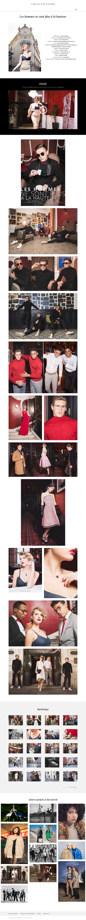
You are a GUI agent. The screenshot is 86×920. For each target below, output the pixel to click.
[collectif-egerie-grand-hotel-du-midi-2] (34, 725)
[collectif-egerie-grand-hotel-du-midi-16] (70, 767)
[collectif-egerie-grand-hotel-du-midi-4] (70, 725)
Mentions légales (13, 913)
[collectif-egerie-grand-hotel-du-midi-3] (52, 725)
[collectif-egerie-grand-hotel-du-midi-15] (52, 767)
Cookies (39, 913)
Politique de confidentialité (27, 913)
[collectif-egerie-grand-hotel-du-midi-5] (16, 739)
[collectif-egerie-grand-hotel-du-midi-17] (16, 781)
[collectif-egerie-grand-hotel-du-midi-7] (52, 739)
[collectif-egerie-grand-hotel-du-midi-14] (34, 767)
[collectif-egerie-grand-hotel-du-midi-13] (16, 767)
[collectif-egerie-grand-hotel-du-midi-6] (34, 739)
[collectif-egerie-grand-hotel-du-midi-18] (34, 781)
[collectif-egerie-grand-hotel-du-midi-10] (34, 753)
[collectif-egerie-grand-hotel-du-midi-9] (16, 753)
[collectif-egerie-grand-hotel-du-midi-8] (70, 739)
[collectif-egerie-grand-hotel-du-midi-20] (70, 781)
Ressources (46, 913)
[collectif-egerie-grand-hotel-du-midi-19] (52, 781)
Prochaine (73, 787)
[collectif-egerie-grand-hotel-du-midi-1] (16, 725)
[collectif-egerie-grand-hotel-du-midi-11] (52, 753)
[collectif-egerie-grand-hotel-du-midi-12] (70, 753)
